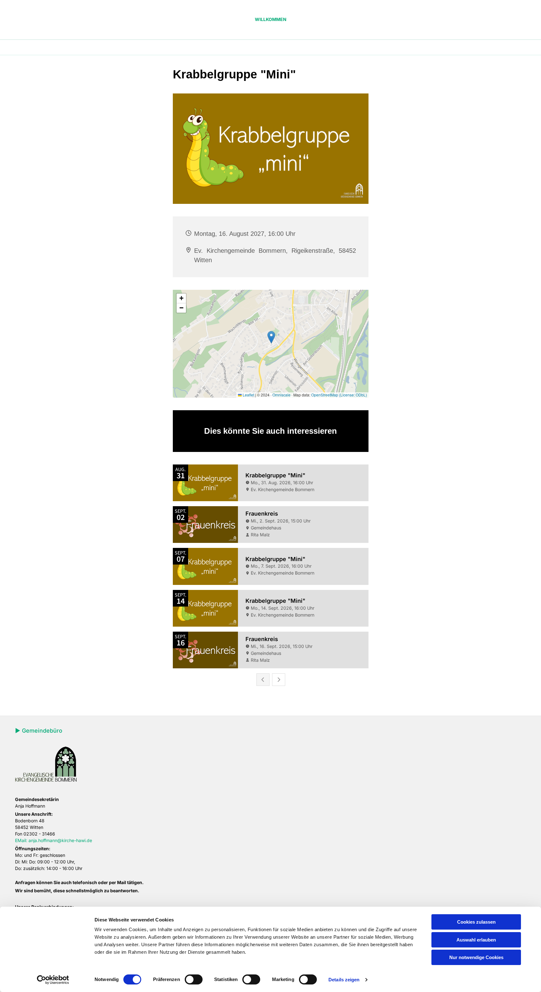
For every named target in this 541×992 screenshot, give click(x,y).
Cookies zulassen (476, 922)
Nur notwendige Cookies (476, 957)
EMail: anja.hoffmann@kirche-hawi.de (53, 840)
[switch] (194, 979)
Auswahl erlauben (476, 939)
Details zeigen (343, 979)
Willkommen (270, 19)
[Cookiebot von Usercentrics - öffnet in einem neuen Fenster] (53, 979)
